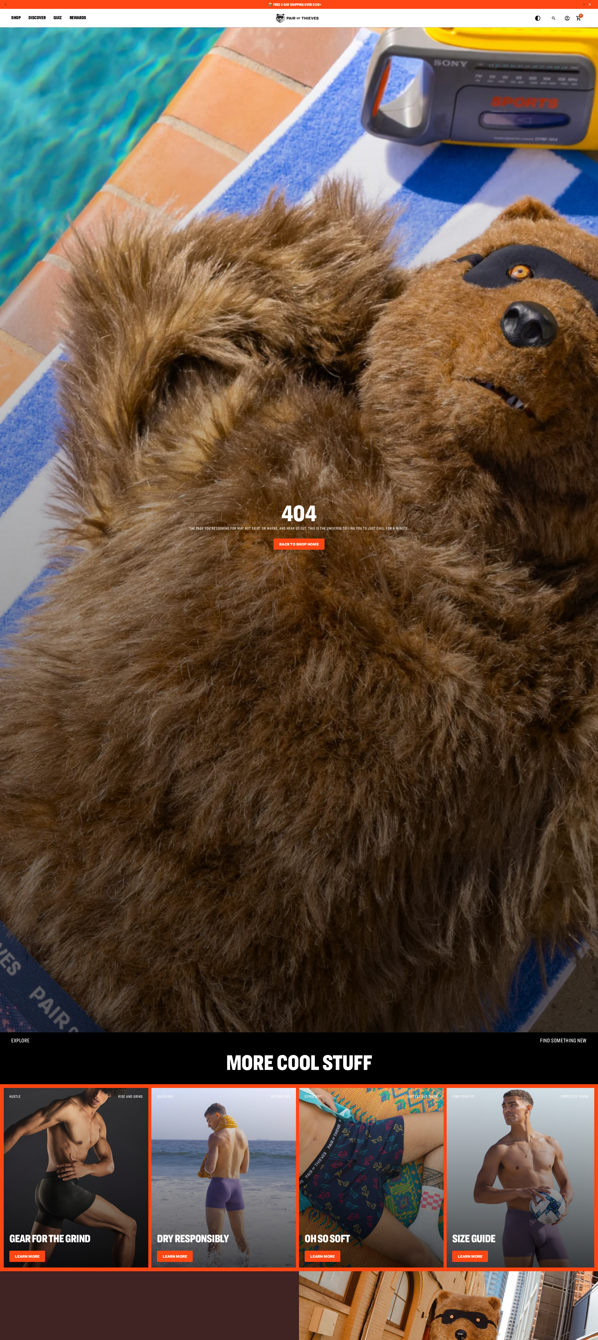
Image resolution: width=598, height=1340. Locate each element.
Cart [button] (578, 17)
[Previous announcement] (5, 4)
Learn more (322, 1256)
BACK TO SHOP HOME (299, 544)
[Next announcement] (584, 4)
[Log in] (567, 18)
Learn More (27, 1256)
